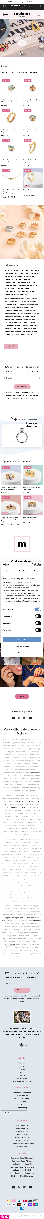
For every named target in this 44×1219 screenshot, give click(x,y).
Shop (22, 43)
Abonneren (22, 386)
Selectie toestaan (22, 646)
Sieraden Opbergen (22, 1081)
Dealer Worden (22, 1137)
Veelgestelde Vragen (22, 1099)
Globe (36, 801)
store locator (34, 773)
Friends (30, 801)
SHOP (11, 346)
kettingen (15, 918)
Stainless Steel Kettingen (22, 1173)
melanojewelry (14, 1216)
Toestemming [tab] (8, 571)
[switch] (38, 616)
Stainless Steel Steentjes (22, 1164)
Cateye (12, 807)
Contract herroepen (14, 1113)
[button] (34, 14)
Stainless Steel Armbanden (22, 1167)
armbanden (25, 918)
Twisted (17, 801)
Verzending (22, 1108)
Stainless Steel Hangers (22, 1176)
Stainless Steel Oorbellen (22, 1170)
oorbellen (35, 918)
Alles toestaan (22, 640)
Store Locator (22, 1125)
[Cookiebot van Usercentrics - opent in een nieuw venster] (31, 564)
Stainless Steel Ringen (22, 1161)
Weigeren (22, 653)
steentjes (37, 921)
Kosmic (6, 804)
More (22, 696)
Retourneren (22, 1105)
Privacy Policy (22, 1131)
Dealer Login (22, 1140)
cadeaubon (10, 945)
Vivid (24, 801)
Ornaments (23, 807)
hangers (6, 921)
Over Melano (22, 1128)
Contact (22, 1102)
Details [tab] (22, 571)
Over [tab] (36, 571)
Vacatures (22, 1146)
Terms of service (22, 1134)
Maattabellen (22, 1096)
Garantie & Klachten (22, 1093)
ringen (7, 918)
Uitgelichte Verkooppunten (22, 1143)
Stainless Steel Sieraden (22, 1158)
